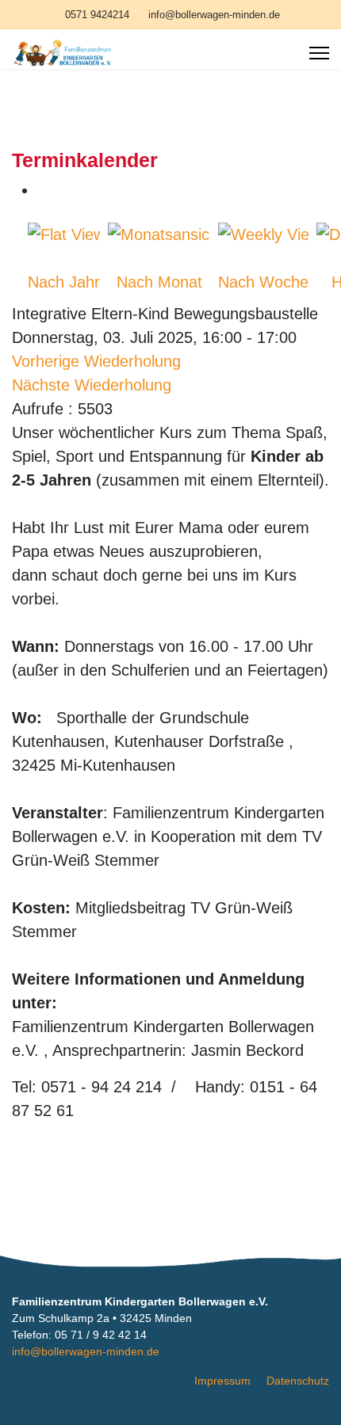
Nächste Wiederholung (91, 385)
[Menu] (319, 53)
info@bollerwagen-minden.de (214, 15)
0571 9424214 (97, 15)
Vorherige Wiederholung (96, 361)
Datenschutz (297, 1380)
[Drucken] (43, 190)
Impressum (222, 1380)
